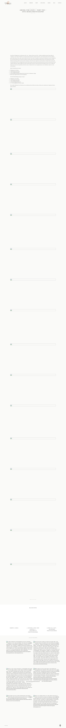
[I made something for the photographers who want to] (19, 654)
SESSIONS (31, 3)
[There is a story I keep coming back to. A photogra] (19, 681)
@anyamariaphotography (33, 681)
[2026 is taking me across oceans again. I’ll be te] (46, 681)
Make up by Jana (32, 55)
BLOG (54, 3)
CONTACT (59, 3)
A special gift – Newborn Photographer (52, 622)
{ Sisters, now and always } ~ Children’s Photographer (33, 622)
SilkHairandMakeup (42, 55)
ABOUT (25, 3)
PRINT (36, 3)
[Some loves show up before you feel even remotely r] (46, 654)
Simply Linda (14, 622)
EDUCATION (43, 3)
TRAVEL (49, 3)
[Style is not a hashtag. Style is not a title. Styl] (46, 708)
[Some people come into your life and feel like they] (19, 708)
